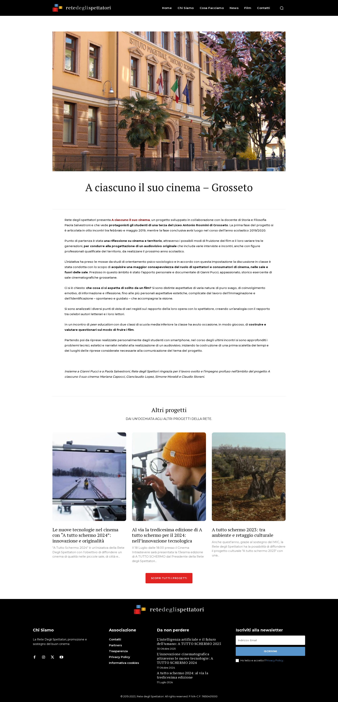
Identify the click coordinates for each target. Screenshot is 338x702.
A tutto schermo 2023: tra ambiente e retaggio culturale (242, 532)
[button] (282, 8)
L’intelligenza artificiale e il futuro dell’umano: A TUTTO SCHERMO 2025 (189, 641)
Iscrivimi (270, 651)
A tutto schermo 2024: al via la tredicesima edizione (182, 675)
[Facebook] (34, 657)
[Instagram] (43, 657)
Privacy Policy (274, 660)
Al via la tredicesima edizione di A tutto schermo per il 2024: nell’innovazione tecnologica (167, 535)
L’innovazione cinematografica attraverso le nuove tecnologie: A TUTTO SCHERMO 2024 (185, 658)
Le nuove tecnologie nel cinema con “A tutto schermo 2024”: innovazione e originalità (85, 535)
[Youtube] (61, 657)
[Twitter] (52, 657)
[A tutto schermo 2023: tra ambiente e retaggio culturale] (249, 476)
